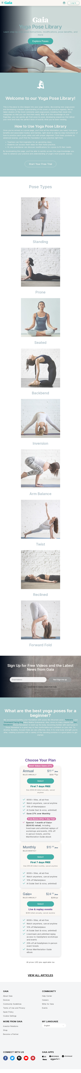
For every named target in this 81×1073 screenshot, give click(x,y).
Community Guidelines (12, 1004)
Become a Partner (10, 1034)
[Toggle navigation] (2, 2)
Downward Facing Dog (13, 722)
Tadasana (69, 720)
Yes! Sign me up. (60, 680)
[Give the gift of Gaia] (64, 3)
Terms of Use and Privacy (14, 1008)
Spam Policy (8, 1012)
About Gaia (7, 996)
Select (40, 857)
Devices (6, 1000)
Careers (45, 1000)
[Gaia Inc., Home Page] (8, 2)
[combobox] (54, 1025)
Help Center (47, 996)
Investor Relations (10, 1026)
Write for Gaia (48, 1004)
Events (45, 1008)
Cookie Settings (9, 1016)
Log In (73, 3)
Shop (5, 1030)
